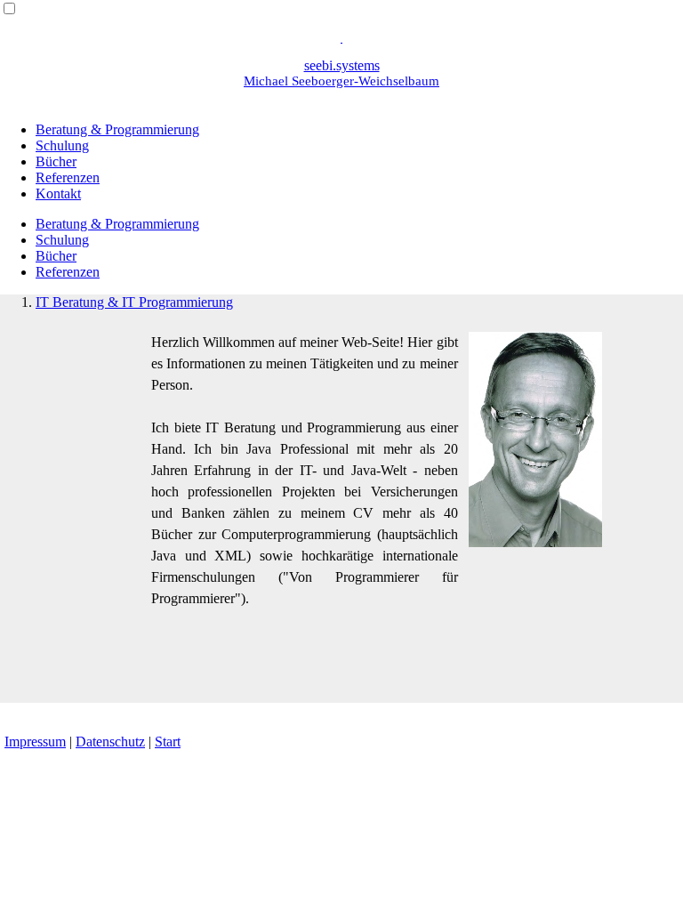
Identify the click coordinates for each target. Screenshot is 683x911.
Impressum (35, 741)
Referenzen (68, 177)
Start (168, 741)
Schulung (62, 145)
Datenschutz (110, 741)
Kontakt (58, 193)
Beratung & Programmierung (117, 129)
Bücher (56, 161)
